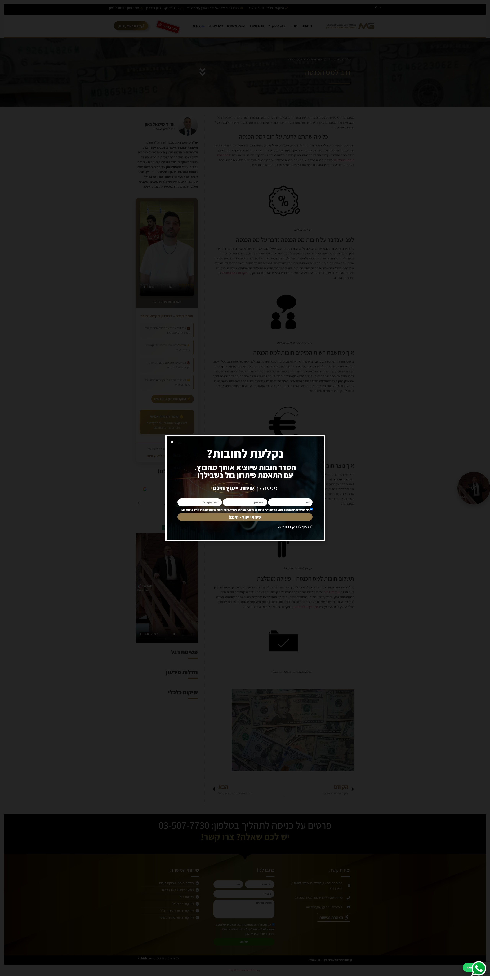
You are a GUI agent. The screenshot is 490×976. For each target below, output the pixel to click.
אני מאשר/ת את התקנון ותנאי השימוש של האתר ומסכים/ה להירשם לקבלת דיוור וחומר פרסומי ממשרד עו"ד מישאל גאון (245, 509)
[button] (172, 442)
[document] (245, 488)
